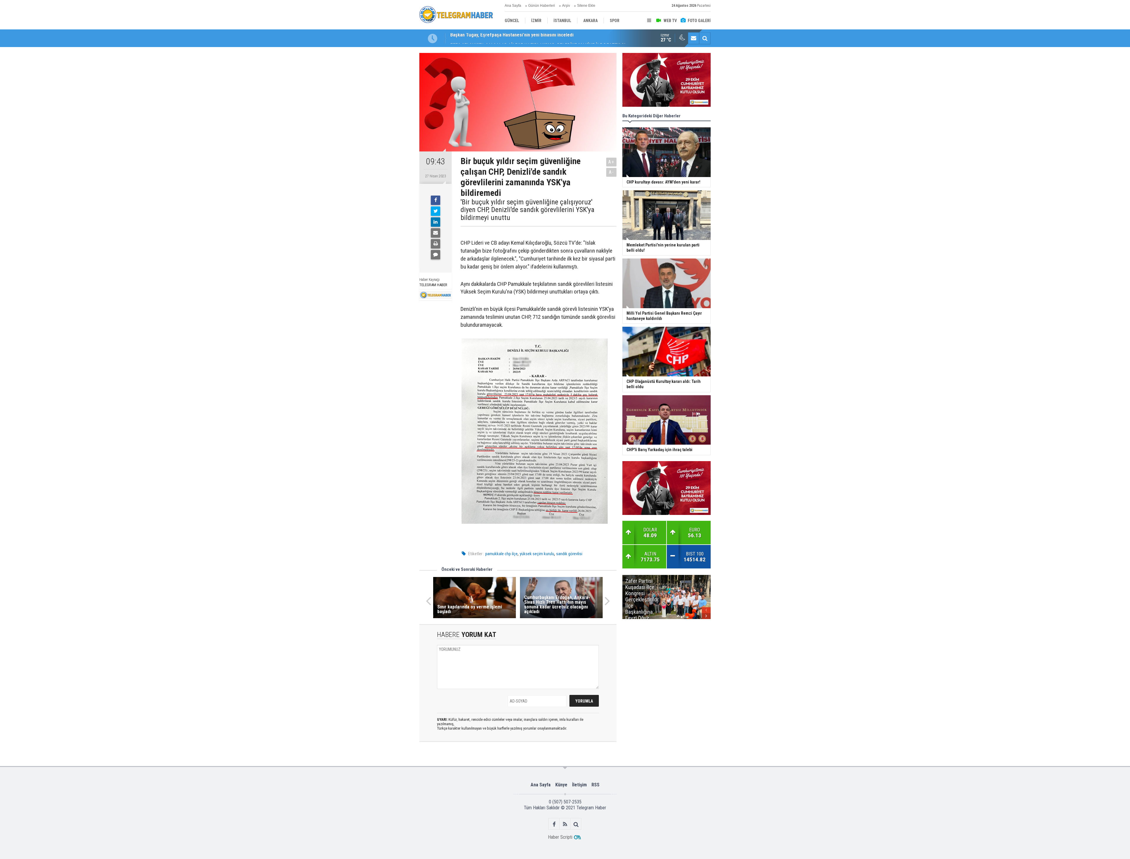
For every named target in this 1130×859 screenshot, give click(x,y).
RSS (595, 785)
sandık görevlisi (569, 553)
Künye (561, 785)
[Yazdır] (435, 243)
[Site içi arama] (704, 38)
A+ (611, 162)
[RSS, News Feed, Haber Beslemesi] (565, 824)
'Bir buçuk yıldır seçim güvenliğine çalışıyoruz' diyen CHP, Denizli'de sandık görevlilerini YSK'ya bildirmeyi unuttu (527, 209)
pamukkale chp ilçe (501, 553)
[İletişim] (693, 38)
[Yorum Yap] (435, 254)
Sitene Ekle (586, 6)
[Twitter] (435, 211)
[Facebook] (435, 200)
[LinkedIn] (435, 222)
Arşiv (566, 6)
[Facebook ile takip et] (554, 824)
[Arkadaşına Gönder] (435, 233)
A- (611, 172)
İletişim (579, 785)
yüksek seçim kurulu (537, 553)
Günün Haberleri (541, 6)
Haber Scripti (560, 837)
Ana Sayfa (513, 6)
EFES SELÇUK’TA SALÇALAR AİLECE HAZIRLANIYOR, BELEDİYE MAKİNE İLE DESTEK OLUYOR (544, 38)
